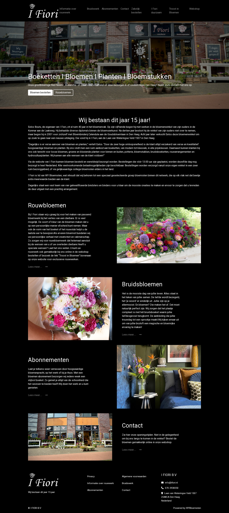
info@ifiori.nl (171, 482)
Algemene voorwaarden (134, 476)
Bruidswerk (93, 8)
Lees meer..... (35, 266)
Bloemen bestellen (40, 92)
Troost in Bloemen (174, 10)
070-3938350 (171, 488)
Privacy (91, 476)
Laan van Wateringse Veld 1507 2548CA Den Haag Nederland (178, 497)
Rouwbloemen (63, 92)
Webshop (194, 8)
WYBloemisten (193, 508)
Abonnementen (110, 8)
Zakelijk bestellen (136, 10)
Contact (125, 8)
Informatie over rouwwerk (68, 10)
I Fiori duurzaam (156, 10)
